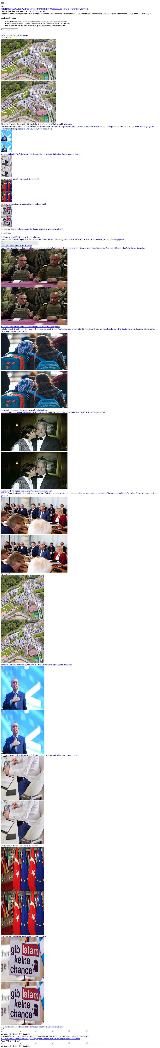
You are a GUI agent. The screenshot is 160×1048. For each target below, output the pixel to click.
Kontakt (15, 1039)
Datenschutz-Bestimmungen (53, 1039)
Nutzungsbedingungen (31, 1039)
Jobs (20, 1039)
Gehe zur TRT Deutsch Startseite (14, 35)
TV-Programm (6, 1039)
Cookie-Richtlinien (72, 1039)
